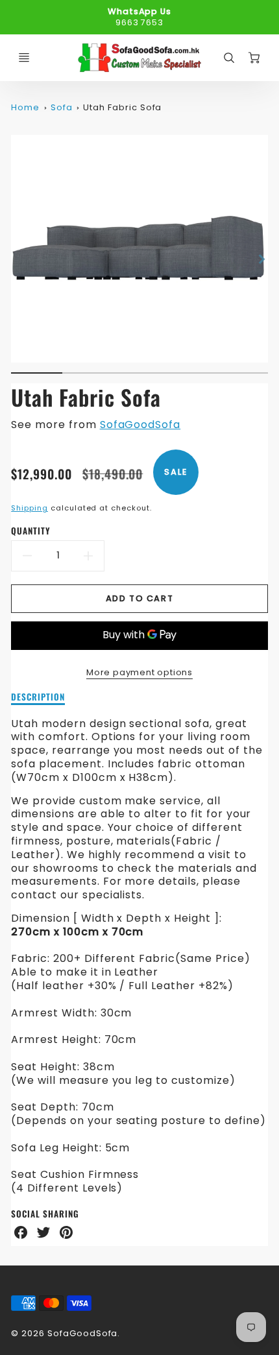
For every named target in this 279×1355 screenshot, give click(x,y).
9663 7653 (139, 22)
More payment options (139, 672)
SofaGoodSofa (140, 424)
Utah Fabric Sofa (122, 107)
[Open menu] (24, 58)
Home (25, 107)
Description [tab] (38, 697)
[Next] (261, 259)
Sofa (62, 107)
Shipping (29, 508)
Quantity (31, 530)
